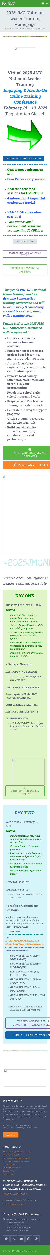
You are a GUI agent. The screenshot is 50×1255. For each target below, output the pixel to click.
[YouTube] (21, 1238)
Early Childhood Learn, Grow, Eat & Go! (16, 1158)
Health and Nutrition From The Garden (17, 1161)
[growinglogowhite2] (8, 3)
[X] (13, 1238)
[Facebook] (6, 1238)
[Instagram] (28, 1238)
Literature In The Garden (11, 1167)
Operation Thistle (9, 1171)
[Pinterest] (36, 1238)
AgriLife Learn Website (15, 1193)
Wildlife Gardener (9, 1164)
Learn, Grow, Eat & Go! (11, 1155)
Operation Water (9, 1174)
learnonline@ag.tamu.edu (15, 1204)
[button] (42, 3)
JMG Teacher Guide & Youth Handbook (17, 1152)
